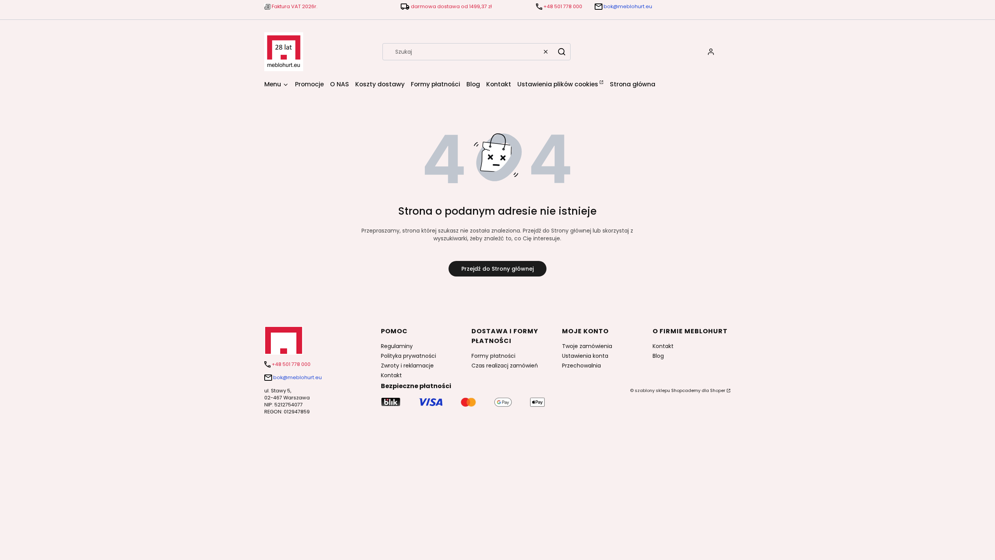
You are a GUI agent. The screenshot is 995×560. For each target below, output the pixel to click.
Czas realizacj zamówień (504, 365)
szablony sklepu (652, 390)
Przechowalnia (581, 365)
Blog (658, 356)
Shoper (717, 390)
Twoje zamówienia (587, 346)
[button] (562, 51)
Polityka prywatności (408, 356)
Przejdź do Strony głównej (497, 269)
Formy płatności (493, 356)
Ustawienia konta (585, 356)
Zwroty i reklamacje (407, 365)
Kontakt (391, 375)
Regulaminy (397, 346)
